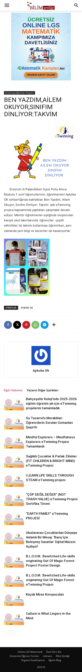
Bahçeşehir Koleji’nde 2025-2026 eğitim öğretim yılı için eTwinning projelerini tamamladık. (51, 403)
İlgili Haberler (13, 390)
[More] (54, 325)
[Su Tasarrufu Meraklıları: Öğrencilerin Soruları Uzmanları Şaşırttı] (14, 423)
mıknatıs (47, 656)
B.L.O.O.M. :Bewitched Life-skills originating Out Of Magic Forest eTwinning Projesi (50, 579)
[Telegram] (45, 325)
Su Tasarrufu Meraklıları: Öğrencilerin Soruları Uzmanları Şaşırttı (49, 422)
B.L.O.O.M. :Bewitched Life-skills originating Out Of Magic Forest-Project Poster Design (50, 560)
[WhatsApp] (35, 325)
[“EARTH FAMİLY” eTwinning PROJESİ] (14, 518)
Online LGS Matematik (30, 651)
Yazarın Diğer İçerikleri (42, 390)
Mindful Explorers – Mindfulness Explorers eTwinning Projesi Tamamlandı (50, 441)
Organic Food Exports (33, 660)
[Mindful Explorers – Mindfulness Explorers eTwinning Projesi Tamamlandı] (14, 442)
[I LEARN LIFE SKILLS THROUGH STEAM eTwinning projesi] (14, 480)
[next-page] (12, 632)
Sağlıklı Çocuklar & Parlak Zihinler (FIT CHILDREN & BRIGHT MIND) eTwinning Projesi (51, 460)
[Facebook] (8, 325)
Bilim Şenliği (62, 656)
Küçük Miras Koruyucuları (45, 594)
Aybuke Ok (41, 370)
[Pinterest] (26, 325)
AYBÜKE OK (27, 307)
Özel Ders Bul (53, 651)
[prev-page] (6, 632)
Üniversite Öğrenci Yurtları (24, 656)
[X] (17, 325)
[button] (6, 5)
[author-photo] (41, 365)
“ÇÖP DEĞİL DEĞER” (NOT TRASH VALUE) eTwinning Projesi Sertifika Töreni (52, 499)
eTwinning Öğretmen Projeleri (19, 92)
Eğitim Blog (55, 660)
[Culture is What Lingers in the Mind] (14, 618)
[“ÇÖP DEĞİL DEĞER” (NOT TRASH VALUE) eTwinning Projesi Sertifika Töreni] (14, 499)
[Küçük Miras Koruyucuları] (14, 599)
